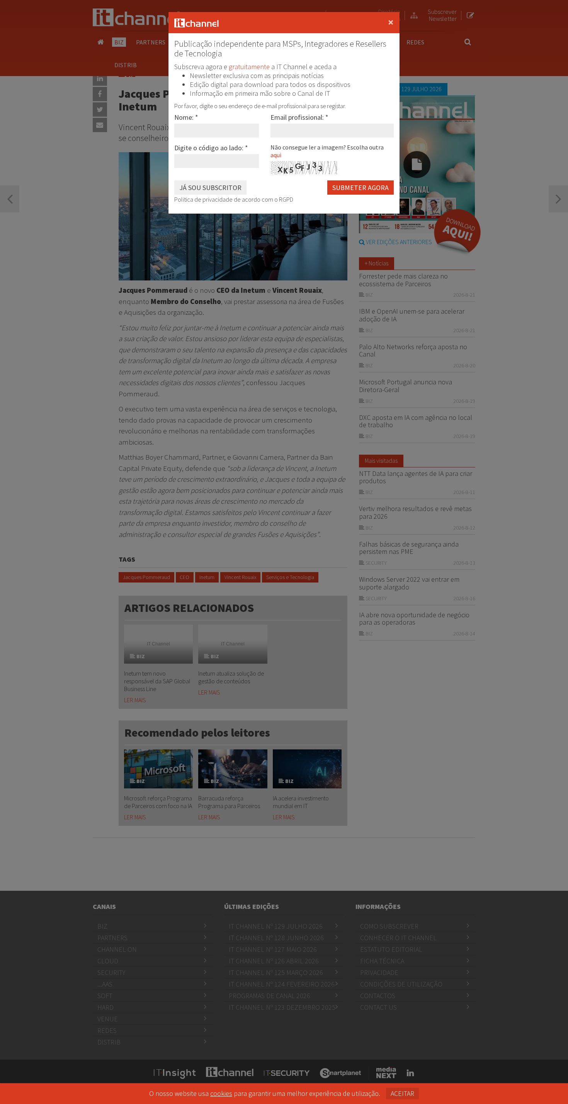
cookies (221, 1093)
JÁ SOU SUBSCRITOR (210, 187)
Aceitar (402, 1093)
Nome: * (186, 117)
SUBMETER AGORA (360, 187)
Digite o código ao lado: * (211, 147)
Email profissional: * (299, 117)
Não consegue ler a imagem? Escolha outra (327, 151)
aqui (275, 155)
